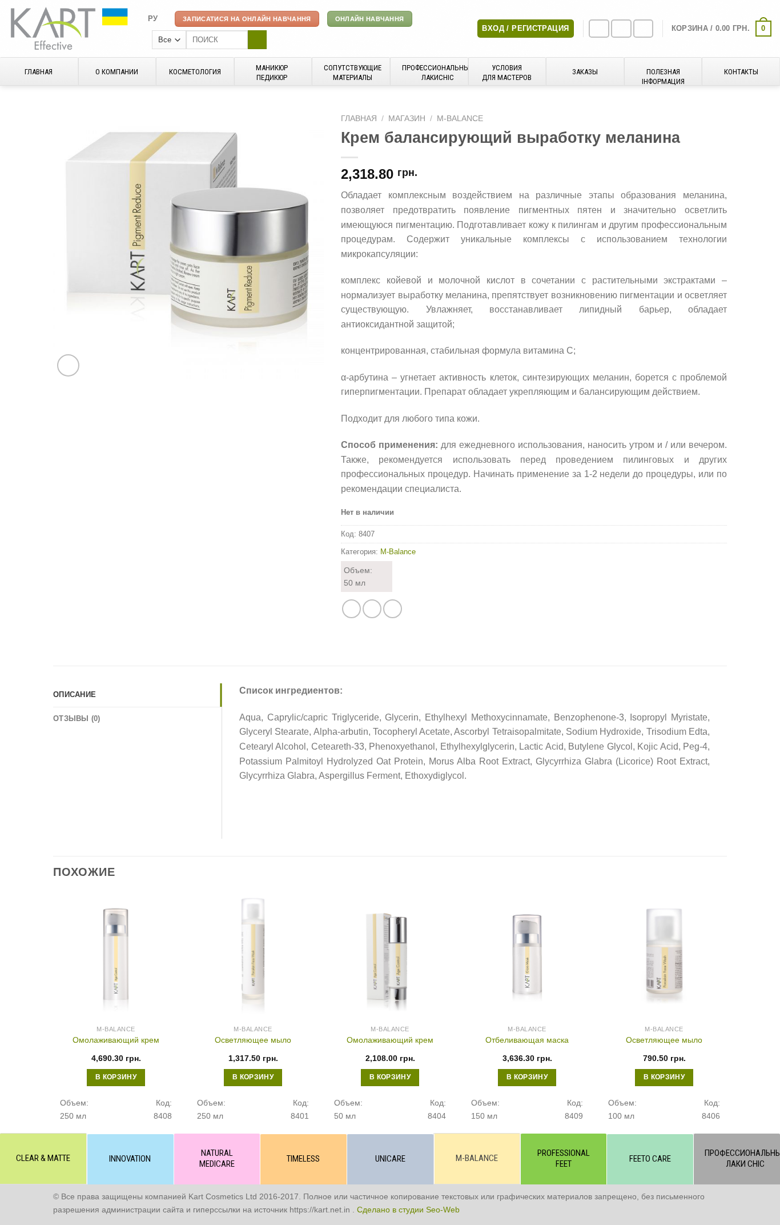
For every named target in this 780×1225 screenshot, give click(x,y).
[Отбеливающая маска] (527, 956)
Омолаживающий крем (116, 1039)
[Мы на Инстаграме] (621, 28)
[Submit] (257, 40)
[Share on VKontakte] (392, 608)
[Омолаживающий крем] (116, 956)
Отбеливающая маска (527, 1039)
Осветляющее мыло (253, 1039)
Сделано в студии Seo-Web (408, 1209)
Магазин (406, 118)
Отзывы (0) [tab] (76, 718)
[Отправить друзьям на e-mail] (372, 608)
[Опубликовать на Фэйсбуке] (351, 608)
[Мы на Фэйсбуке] (599, 28)
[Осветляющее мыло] (253, 956)
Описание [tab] (74, 694)
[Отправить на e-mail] (643, 28)
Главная (359, 118)
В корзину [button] (115, 1077)
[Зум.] (68, 365)
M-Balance (460, 118)
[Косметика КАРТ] (70, 28)
